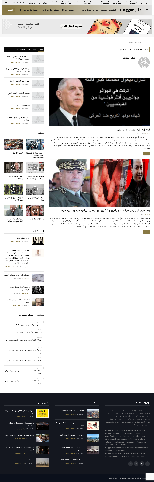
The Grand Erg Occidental (131, 2)
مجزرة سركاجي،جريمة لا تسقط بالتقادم (17, 275)
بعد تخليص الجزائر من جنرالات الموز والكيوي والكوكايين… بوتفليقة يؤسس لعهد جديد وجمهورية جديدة (105, 210)
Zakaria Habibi (129, 58)
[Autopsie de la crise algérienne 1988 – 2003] (93, 425)
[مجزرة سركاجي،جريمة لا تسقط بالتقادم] (38, 278)
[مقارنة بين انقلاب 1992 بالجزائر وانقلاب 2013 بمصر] (42, 413)
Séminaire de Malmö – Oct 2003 (73, 411)
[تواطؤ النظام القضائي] (38, 108)
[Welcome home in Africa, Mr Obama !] (42, 438)
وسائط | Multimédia (50, 10)
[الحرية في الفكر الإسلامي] (35, 210)
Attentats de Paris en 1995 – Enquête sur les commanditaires (35, 155)
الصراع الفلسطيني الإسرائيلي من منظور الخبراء (14, 199)
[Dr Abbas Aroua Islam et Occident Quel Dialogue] (35, 167)
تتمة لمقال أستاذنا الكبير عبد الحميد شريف (18, 300)
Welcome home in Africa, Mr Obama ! (19, 435)
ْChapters (32, 49)
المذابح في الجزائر (18, 153)
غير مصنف (147, 133)
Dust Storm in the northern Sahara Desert (61, 2)
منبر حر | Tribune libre (88, 10)
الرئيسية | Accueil (108, 10)
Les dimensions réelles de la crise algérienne (72, 448)
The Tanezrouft (116, 2)
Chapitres (20, 49)
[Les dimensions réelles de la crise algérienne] (93, 450)
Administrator (15, 62)
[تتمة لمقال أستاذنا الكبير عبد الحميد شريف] (38, 302)
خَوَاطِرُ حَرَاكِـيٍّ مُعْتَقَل (23, 238)
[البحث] (6, 2)
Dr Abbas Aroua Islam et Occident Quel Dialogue (35, 178)
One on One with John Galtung (15, 178)
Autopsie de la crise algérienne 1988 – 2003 (70, 424)
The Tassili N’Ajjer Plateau (103, 2)
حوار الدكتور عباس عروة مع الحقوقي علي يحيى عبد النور (15, 220)
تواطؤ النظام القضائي (23, 105)
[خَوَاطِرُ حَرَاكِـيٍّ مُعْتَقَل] (38, 241)
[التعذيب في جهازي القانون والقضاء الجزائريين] (38, 120)
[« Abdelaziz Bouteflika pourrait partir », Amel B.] (42, 450)
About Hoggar (144, 2)
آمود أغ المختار (25, 278)
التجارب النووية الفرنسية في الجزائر (36, 199)
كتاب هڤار (10, 10)
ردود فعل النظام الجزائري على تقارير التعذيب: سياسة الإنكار (18, 57)
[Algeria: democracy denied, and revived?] (42, 426)
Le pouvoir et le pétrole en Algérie (21, 460)
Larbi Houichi (16, 305)
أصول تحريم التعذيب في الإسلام (20, 81)
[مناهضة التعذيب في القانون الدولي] (38, 96)
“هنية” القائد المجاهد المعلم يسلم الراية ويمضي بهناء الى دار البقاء (23, 341)
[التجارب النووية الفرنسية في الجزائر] (35, 189)
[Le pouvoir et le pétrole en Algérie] (42, 462)
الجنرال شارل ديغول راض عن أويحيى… (133, 129)
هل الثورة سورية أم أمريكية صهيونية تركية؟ (29, 325)
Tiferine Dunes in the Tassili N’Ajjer (85, 2)
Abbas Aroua (21, 416)
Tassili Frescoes (31, 2)
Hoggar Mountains (43, 2)
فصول (41, 49)
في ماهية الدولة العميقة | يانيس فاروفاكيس (20, 288)
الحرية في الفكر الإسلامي (37, 219)
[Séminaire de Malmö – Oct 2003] (93, 413)
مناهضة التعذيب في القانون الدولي (19, 93)
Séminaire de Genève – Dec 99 (73, 460)
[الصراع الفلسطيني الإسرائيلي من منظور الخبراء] (13, 189)
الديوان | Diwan (68, 10)
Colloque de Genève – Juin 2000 (72, 435)
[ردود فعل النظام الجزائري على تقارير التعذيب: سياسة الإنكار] (38, 59)
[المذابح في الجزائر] (13, 144)
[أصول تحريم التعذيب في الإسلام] (38, 84)
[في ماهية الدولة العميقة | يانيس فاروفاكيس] (38, 290)
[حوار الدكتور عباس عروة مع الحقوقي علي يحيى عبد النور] (13, 210)
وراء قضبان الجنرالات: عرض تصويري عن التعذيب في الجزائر (18, 70)
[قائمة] (147, 10)
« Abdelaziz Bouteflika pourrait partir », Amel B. (20, 448)
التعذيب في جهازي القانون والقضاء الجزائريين (18, 118)
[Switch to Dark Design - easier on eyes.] (10, 2)
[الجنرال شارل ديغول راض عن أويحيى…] (99, 102)
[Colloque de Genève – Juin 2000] (93, 438)
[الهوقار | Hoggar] (131, 10)
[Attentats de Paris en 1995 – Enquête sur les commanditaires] (35, 144)
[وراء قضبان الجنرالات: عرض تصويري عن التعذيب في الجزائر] (38, 71)
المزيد (146, 153)
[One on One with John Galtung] (13, 167)
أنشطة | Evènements (29, 10)
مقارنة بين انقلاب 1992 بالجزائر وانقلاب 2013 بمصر (19, 412)
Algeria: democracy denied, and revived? (21, 424)
